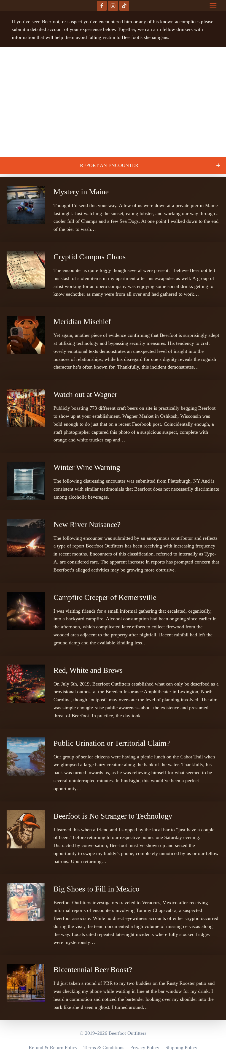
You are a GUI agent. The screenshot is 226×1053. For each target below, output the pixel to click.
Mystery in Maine (81, 191)
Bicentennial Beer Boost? (92, 969)
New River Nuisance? (86, 524)
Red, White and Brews (88, 670)
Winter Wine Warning (86, 467)
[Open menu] (212, 5)
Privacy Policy (144, 1047)
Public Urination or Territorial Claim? (111, 743)
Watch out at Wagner (85, 394)
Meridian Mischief (82, 321)
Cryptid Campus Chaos (89, 256)
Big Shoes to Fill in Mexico (96, 889)
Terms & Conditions (104, 1047)
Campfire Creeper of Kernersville (104, 597)
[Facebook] (102, 6)
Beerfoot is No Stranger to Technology (112, 816)
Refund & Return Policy (53, 1047)
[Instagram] (113, 6)
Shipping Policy (181, 1047)
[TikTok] (124, 6)
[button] (113, 165)
